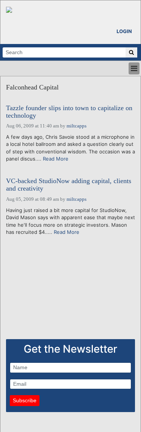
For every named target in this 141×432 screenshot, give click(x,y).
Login (124, 31)
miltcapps (76, 126)
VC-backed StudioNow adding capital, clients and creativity (68, 184)
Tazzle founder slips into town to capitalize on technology (69, 112)
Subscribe (24, 400)
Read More (55, 159)
